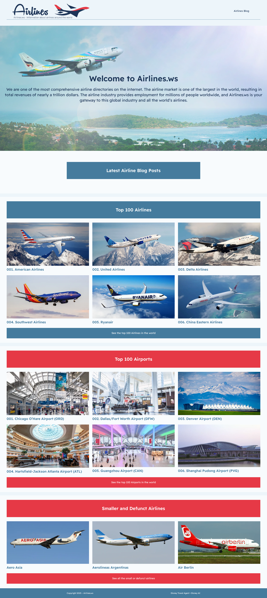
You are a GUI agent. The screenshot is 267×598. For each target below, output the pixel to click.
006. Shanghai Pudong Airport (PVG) (208, 471)
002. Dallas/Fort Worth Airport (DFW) (123, 419)
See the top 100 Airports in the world (133, 482)
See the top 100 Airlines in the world (133, 333)
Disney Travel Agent (180, 593)
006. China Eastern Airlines (200, 322)
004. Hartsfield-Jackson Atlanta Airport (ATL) (44, 471)
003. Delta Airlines (193, 269)
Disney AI (195, 593)
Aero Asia (14, 567)
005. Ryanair (102, 322)
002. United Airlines (108, 269)
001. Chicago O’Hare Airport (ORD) (35, 419)
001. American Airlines (25, 269)
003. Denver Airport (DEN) (200, 419)
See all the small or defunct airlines (133, 578)
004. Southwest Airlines (26, 322)
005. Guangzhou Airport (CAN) (117, 471)
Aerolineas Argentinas (110, 567)
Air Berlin (186, 567)
